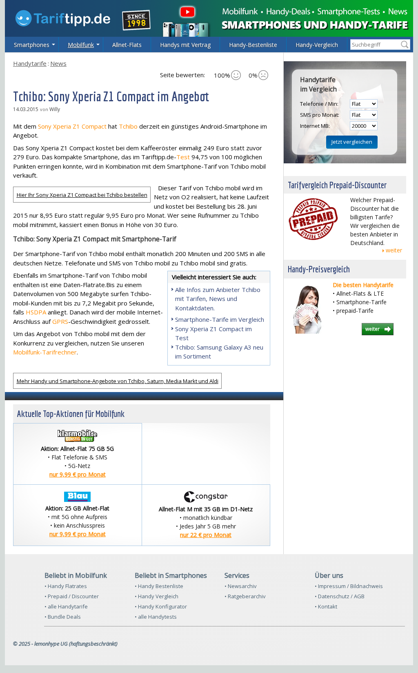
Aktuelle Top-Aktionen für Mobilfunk (71, 413)
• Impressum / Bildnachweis (349, 586)
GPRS (60, 321)
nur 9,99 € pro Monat (77, 474)
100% (222, 75)
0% (253, 75)
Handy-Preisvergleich (319, 269)
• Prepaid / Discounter (71, 596)
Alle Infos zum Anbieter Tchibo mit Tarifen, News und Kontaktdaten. (217, 298)
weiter (394, 250)
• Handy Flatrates (65, 586)
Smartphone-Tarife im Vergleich (219, 319)
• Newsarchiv (241, 586)
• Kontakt (326, 606)
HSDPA (36, 312)
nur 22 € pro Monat (205, 535)
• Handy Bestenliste (159, 586)
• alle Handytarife (66, 606)
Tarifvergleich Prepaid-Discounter (337, 185)
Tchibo (128, 126)
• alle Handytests (156, 616)
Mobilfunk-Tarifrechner (45, 352)
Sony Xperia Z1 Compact (72, 126)
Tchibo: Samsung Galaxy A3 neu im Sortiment (219, 352)
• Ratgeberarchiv (245, 596)
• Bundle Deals (62, 616)
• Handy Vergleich (156, 596)
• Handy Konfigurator (161, 606)
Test (183, 157)
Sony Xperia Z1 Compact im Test (213, 333)
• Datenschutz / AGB (340, 596)
